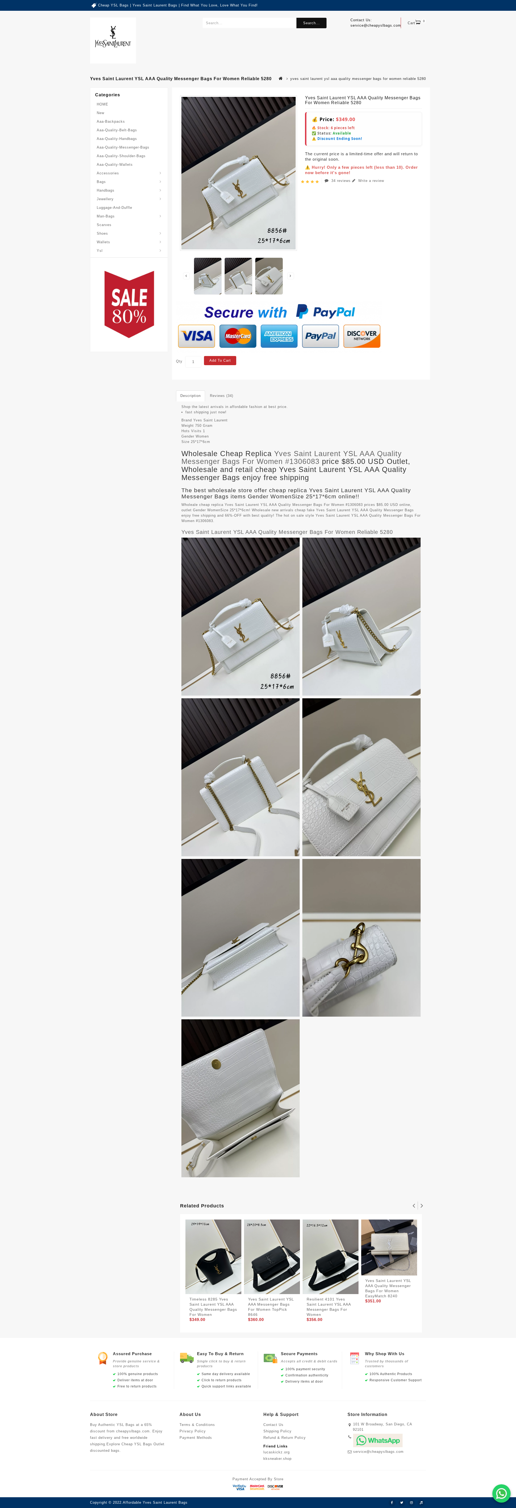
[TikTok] (421, 1502)
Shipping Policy (277, 1431)
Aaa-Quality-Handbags (117, 139)
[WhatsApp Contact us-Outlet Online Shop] (501, 1493)
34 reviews (341, 181)
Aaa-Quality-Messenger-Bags (123, 147)
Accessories (108, 173)
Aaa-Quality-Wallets (115, 165)
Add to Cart (220, 360)
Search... (311, 23)
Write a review (370, 181)
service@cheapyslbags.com (378, 1452)
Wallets (103, 242)
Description (190, 396)
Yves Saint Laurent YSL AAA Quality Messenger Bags (365, 510)
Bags (101, 182)
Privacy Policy (193, 1431)
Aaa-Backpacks (111, 121)
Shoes (102, 233)
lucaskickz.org (276, 1452)
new (100, 113)
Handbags (105, 190)
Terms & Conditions (197, 1425)
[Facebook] (392, 1502)
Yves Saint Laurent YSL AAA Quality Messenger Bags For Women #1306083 (291, 458)
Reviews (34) (221, 396)
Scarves (104, 225)
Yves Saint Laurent (210, 420)
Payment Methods (196, 1438)
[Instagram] (411, 1502)
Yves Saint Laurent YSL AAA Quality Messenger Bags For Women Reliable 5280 (287, 532)
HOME (102, 104)
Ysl (100, 251)
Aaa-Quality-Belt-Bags (117, 130)
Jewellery (105, 199)
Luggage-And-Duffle (114, 208)
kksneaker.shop (277, 1459)
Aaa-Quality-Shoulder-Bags (121, 156)
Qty (179, 361)
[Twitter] (401, 1502)
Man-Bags (106, 216)
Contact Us (273, 1425)
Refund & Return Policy (284, 1438)
